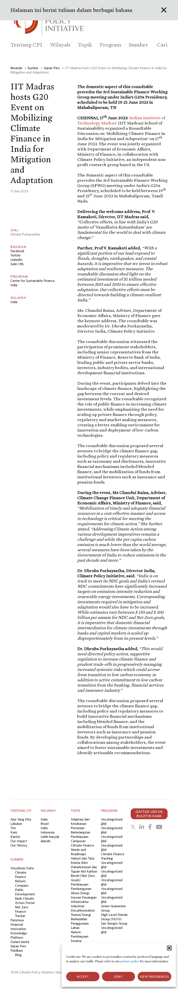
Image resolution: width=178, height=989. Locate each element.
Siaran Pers (18, 946)
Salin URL (17, 264)
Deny (118, 976)
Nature (76, 932)
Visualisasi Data (22, 868)
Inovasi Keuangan (84, 897)
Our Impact (18, 841)
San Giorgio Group (114, 923)
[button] (169, 948)
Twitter (15, 255)
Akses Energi (80, 893)
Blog (18, 955)
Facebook (17, 251)
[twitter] (133, 827)
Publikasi (16, 950)
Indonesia (47, 832)
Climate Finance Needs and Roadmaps (82, 849)
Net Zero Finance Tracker (21, 911)
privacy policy (129, 961)
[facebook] (150, 827)
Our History (18, 845)
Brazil (45, 824)
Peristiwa (17, 920)
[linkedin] (141, 827)
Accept (83, 976)
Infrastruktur (80, 902)
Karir (13, 832)
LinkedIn (16, 260)
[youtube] (159, 827)
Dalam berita (19, 942)
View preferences (154, 976)
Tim (13, 828)
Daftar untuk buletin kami (149, 814)
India (13, 302)
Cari (162, 44)
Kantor (15, 837)
